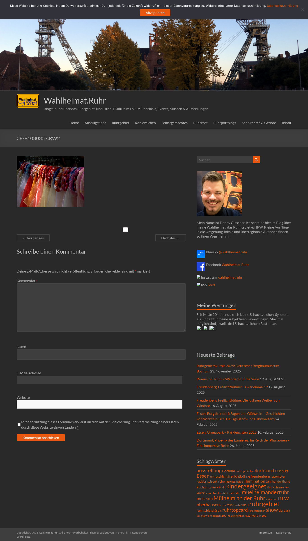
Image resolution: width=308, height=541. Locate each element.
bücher (250, 471)
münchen (271, 499)
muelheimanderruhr (265, 492)
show (272, 509)
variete (201, 515)
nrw (283, 498)
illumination (254, 481)
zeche (225, 515)
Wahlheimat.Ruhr (75, 100)
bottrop (240, 471)
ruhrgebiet (264, 504)
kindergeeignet (246, 486)
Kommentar (27, 280)
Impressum (266, 532)
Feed (211, 285)
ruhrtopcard (235, 510)
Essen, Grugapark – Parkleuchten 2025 (227, 432)
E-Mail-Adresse (29, 373)
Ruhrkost (200, 122)
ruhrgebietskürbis (209, 510)
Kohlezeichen (145, 122)
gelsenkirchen (216, 481)
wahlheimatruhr (229, 277)
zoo (264, 515)
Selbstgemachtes (174, 122)
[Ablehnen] (302, 9)
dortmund (264, 470)
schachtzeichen (256, 510)
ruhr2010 (241, 505)
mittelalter (235, 493)
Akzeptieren (155, 12)
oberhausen (208, 504)
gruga (231, 481)
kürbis (201, 493)
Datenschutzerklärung (282, 5)
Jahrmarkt (215, 487)
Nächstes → (170, 238)
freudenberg (260, 476)
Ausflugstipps (95, 122)
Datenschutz (283, 532)
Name (21, 346)
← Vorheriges (33, 238)
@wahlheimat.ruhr (233, 252)
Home (74, 122)
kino (269, 487)
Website (23, 397)
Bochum (228, 471)
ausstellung (209, 470)
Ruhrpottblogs (224, 122)
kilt (223, 487)
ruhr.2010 (227, 505)
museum (205, 498)
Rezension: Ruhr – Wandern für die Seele (228, 379)
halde (239, 481)
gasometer (278, 476)
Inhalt (286, 122)
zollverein (254, 515)
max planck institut (217, 493)
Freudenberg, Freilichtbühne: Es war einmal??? (232, 387)
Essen (203, 476)
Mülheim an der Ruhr (239, 498)
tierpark (284, 510)
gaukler (201, 481)
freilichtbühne (239, 476)
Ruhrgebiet (120, 122)
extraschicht (219, 476)
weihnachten (213, 515)
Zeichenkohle (239, 515)
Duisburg (281, 471)
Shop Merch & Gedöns (259, 122)
